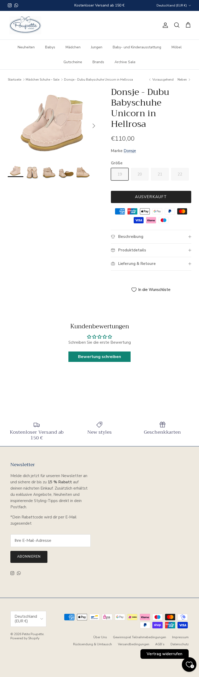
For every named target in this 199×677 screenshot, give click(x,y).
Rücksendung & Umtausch (92, 644)
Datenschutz (179, 644)
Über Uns (100, 637)
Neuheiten (26, 47)
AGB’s (160, 644)
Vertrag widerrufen (164, 653)
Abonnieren (29, 556)
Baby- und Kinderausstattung (137, 47)
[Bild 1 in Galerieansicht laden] (54, 123)
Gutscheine (72, 62)
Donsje (130, 150)
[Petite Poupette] (25, 25)
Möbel (177, 47)
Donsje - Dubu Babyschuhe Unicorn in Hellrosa (98, 79)
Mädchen (73, 47)
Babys (50, 47)
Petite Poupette (33, 634)
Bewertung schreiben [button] (99, 357)
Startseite (14, 79)
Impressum (180, 637)
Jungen (96, 47)
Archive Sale (125, 62)
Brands (98, 62)
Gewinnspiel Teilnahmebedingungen (139, 637)
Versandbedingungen (133, 644)
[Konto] (164, 25)
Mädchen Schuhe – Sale (42, 79)
